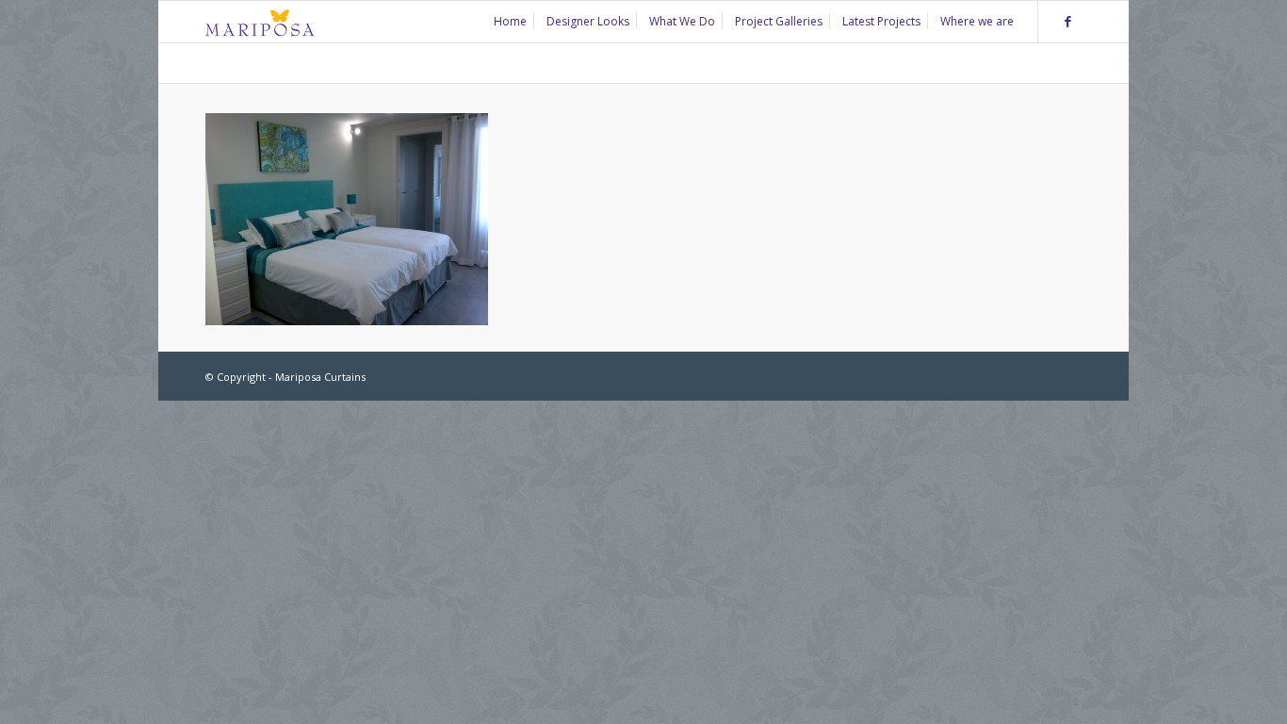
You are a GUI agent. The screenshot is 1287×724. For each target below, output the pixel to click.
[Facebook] (1067, 21)
